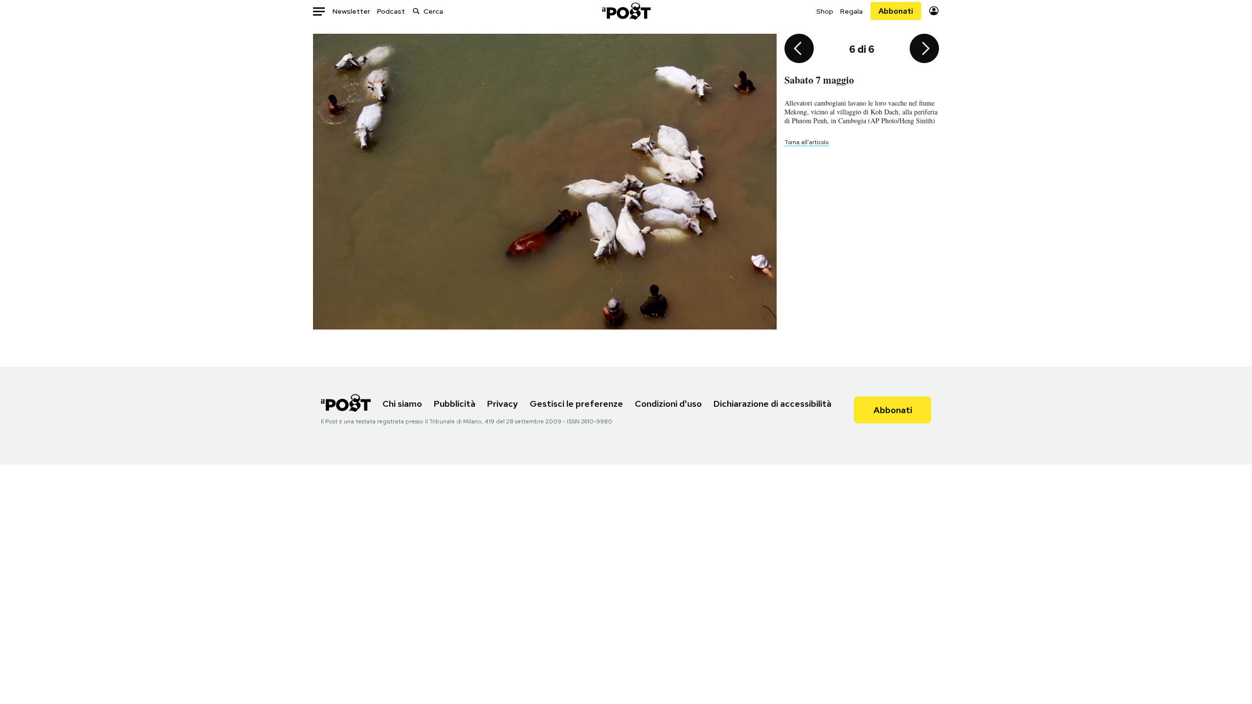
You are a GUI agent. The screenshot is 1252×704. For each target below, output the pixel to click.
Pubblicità (454, 403)
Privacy (502, 403)
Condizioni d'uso (668, 403)
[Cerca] (416, 11)
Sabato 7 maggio (819, 80)
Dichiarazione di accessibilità (772, 403)
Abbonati (895, 11)
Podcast (391, 11)
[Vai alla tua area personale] (934, 11)
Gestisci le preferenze (576, 403)
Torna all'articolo (806, 142)
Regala (851, 11)
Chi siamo (402, 403)
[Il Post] (626, 11)
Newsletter (351, 11)
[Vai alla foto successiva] (924, 49)
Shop (824, 11)
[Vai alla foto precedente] (799, 49)
